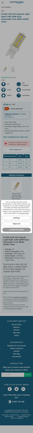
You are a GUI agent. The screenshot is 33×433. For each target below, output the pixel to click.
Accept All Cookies (16, 230)
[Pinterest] (23, 389)
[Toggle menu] (2, 2)
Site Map (16, 354)
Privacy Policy (14, 415)
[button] (16, 77)
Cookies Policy (26, 415)
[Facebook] (10, 389)
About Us (5, 415)
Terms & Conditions (16, 418)
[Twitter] (16, 389)
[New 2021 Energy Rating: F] (6, 108)
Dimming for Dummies (15, 308)
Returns (16, 330)
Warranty (16, 333)
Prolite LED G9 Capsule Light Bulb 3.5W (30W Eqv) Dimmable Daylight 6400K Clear (16, 196)
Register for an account (16, 346)
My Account (16, 324)
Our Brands (16, 356)
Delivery (16, 327)
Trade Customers (16, 348)
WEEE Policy (9, 416)
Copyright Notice (22, 416)
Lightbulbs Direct (9, 412)
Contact (16, 351)
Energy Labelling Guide (17, 108)
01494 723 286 (18, 402)
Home (16, 335)
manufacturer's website (19, 297)
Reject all (16, 224)
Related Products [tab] (16, 175)
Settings (16, 218)
